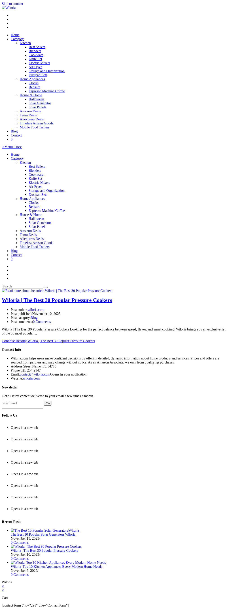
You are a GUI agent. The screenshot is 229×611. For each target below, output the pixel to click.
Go (48, 403)
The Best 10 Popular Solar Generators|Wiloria (43, 534)
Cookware (36, 174)
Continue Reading (48, 341)
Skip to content (12, 4)
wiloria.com (36, 310)
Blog (14, 251)
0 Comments (42, 322)
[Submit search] (46, 287)
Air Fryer (35, 186)
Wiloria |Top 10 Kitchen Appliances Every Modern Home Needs (56, 566)
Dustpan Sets (38, 194)
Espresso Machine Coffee (47, 211)
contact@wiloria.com (35, 374)
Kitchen (25, 162)
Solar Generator (40, 223)
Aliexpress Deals (32, 239)
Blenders (35, 170)
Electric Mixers (39, 182)
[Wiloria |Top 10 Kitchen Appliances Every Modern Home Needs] (58, 562)
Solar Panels (37, 227)
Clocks (33, 202)
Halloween (36, 219)
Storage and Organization (47, 190)
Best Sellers (37, 166)
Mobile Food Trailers (34, 247)
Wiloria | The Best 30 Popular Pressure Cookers (57, 300)
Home (15, 154)
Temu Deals (28, 235)
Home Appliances (32, 198)
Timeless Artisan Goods (36, 243)
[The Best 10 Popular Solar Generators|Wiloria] (45, 530)
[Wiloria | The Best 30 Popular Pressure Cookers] (46, 546)
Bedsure (34, 206)
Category (17, 158)
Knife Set (35, 178)
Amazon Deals (30, 231)
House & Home (31, 215)
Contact (16, 255)
